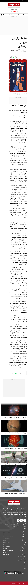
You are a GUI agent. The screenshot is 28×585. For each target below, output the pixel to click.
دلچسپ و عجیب (22, 550)
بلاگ (25, 562)
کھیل (15, 15)
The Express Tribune (7, 550)
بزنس (25, 564)
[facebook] (25, 373)
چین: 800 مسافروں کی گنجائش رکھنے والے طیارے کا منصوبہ (15, 494)
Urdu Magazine (6, 546)
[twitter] (20, 373)
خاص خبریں (10, 15)
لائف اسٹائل (23, 546)
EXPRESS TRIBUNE (4, 1)
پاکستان (4, 15)
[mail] (11, 373)
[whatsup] (16, 373)
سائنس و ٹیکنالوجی (22, 560)
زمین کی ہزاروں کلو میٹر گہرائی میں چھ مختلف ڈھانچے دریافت (15, 449)
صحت (24, 552)
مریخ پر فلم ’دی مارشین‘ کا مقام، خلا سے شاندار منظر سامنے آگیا (15, 434)
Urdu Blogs (4, 548)
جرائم (25, 568)
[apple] (19, 573)
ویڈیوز (25, 566)
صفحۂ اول (25, 15)
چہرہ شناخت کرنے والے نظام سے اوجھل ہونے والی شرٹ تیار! (15, 464)
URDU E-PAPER (12, 1)
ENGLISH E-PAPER (20, 1)
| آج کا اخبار (18, 11)
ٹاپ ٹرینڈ (24, 548)
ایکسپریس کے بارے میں (24, 526)
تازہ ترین (19, 15)
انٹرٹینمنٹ (23, 544)
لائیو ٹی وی (14, 11)
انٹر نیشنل (24, 540)
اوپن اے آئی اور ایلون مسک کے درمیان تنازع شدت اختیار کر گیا (15, 478)
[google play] (9, 573)
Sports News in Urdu (7, 536)
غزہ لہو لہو (24, 536)
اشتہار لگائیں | (10, 11)
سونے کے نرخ (23, 554)
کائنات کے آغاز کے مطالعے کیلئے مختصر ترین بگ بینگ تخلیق (15, 418)
